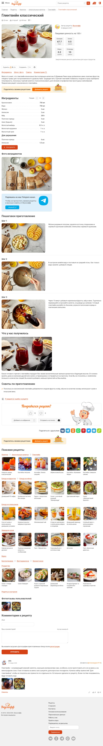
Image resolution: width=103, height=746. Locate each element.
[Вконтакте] (62, 430)
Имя (3, 620)
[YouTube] (73, 739)
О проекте (52, 706)
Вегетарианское (23, 561)
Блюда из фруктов (9, 479)
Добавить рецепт (41, 89)
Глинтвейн (52, 10)
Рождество (6, 566)
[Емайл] (94, 430)
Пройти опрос (53, 720)
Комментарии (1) (40, 72)
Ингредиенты (7, 72)
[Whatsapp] (78, 430)
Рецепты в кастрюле (9, 592)
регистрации (55, 647)
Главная (5, 10)
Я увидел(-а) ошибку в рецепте (16, 399)
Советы (29, 72)
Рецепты (13, 10)
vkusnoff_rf (12, 207)
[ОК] (73, 430)
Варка (4, 556)
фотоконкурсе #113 (94, 663)
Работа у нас (52, 718)
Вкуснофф (76, 26)
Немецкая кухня (8, 530)
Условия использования (57, 712)
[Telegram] (68, 430)
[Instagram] (68, 739)
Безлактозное (38, 561)
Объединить (10, 147)
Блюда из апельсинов (10, 504)
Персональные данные (56, 715)
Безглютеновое (7, 561)
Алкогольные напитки (37, 10)
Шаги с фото (19, 72)
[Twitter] (89, 430)
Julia (9, 661)
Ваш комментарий (8, 629)
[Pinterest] (83, 430)
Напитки (23, 10)
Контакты (52, 709)
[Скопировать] (99, 430)
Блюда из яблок (26, 479)
